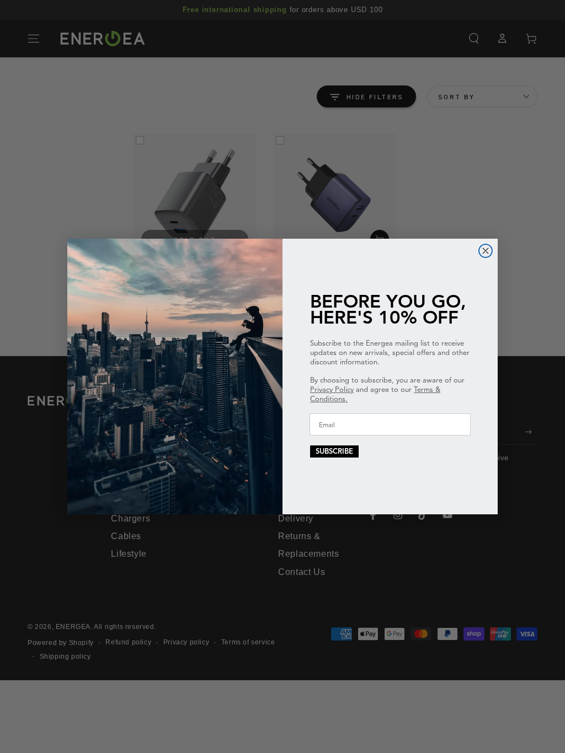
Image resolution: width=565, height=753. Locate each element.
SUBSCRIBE (334, 451)
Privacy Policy (332, 389)
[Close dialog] (485, 250)
